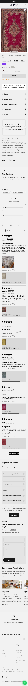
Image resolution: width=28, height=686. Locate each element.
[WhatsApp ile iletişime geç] (25, 683)
